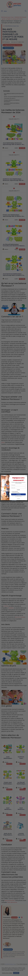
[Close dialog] (26, 476)
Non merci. (18, 498)
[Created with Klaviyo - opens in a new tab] (14, 500)
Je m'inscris (18, 494)
